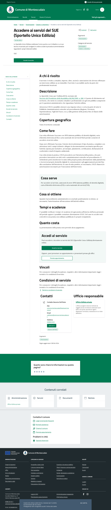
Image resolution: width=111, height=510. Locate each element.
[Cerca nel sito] (102, 10)
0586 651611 (9, 502)
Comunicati (85, 467)
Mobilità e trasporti (36, 481)
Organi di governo (10, 465)
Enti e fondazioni (10, 473)
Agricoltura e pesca (62, 478)
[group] (17, 402)
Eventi (84, 485)
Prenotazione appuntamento (39, 497)
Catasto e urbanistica (42, 25)
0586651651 (51, 322)
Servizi (33, 17)
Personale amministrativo (12, 478)
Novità (25, 17)
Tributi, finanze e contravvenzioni (66, 467)
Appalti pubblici (35, 476)
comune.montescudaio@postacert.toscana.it (58, 309)
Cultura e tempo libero (37, 467)
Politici (7, 476)
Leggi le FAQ (34, 494)
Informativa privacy (62, 497)
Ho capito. (83, 503)
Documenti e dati (10, 481)
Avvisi (84, 470)
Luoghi (84, 482)
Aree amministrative (11, 467)
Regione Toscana (11, 2)
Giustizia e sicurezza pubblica (65, 465)
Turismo (33, 478)
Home (15, 25)
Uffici (6, 470)
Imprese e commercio (37, 473)
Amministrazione (12, 17)
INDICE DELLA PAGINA (11, 77)
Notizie (84, 465)
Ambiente (59, 470)
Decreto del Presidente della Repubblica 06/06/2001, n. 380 (61, 98)
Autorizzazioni (30, 25)
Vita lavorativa (35, 470)
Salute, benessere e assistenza (65, 473)
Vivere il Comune (45, 17)
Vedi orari (51, 326)
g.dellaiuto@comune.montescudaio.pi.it (58, 316)
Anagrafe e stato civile (37, 465)
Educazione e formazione (38, 484)
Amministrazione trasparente (65, 494)
